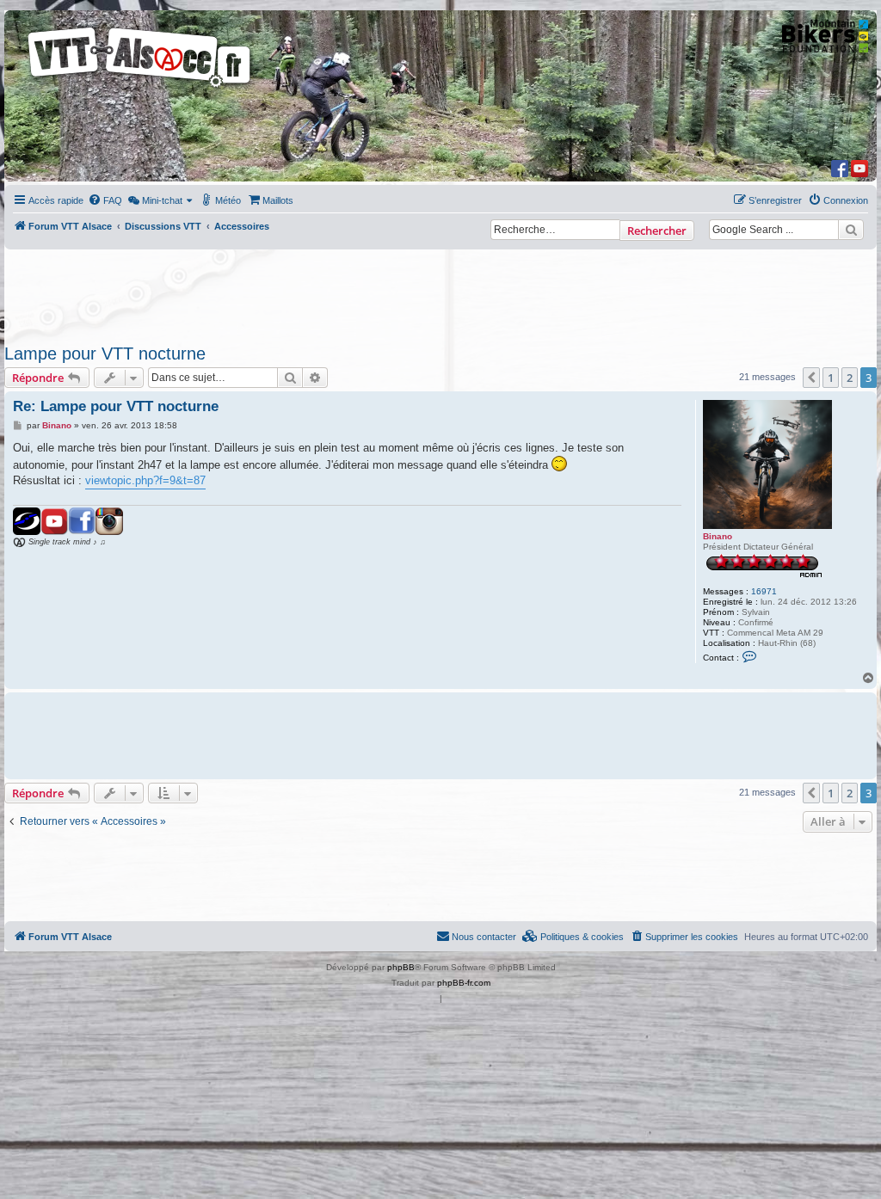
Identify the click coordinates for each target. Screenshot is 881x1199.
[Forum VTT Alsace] (140, 87)
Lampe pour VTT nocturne (105, 353)
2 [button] (850, 377)
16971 (764, 591)
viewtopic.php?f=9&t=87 (145, 480)
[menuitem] (105, 200)
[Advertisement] (423, 291)
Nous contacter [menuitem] (484, 937)
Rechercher (657, 230)
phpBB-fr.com (463, 982)
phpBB (401, 967)
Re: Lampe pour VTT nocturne (116, 406)
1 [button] (831, 377)
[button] (811, 377)
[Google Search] (851, 229)
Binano (717, 536)
